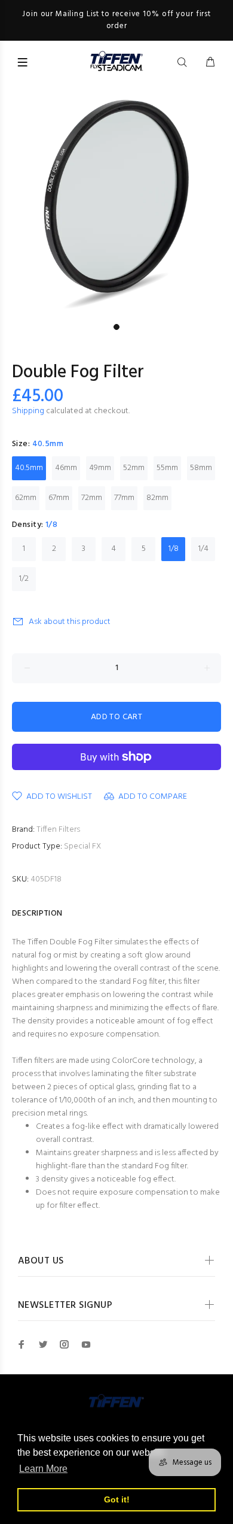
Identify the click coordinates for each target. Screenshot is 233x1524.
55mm (167, 468)
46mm (66, 468)
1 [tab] (116, 327)
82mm (157, 498)
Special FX (82, 846)
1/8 (173, 549)
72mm (91, 498)
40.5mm (29, 468)
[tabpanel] (116, 201)
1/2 (24, 579)
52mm (134, 468)
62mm (25, 498)
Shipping (28, 411)
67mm (58, 498)
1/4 (203, 549)
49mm (100, 468)
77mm (124, 498)
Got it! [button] (117, 1499)
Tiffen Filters (58, 830)
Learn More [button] (43, 1469)
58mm (201, 468)
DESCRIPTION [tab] (37, 913)
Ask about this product (70, 622)
